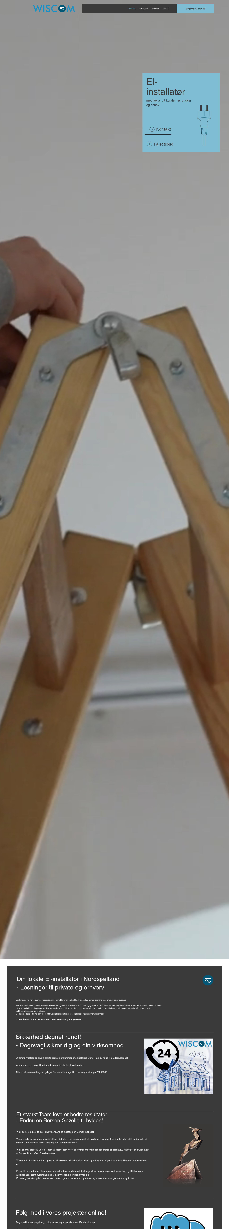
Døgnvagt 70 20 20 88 (195, 9)
